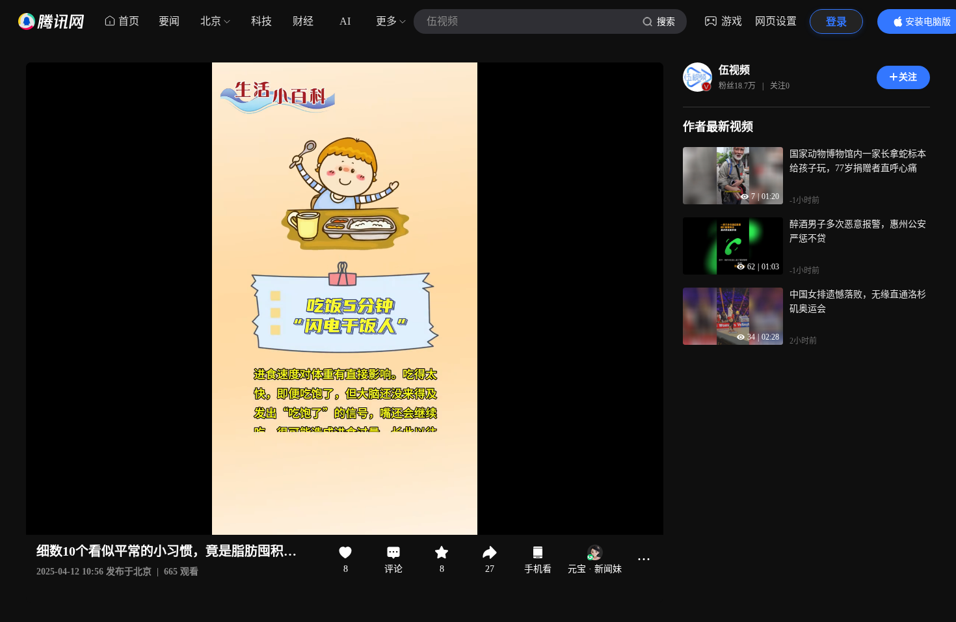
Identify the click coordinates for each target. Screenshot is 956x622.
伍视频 (734, 69)
